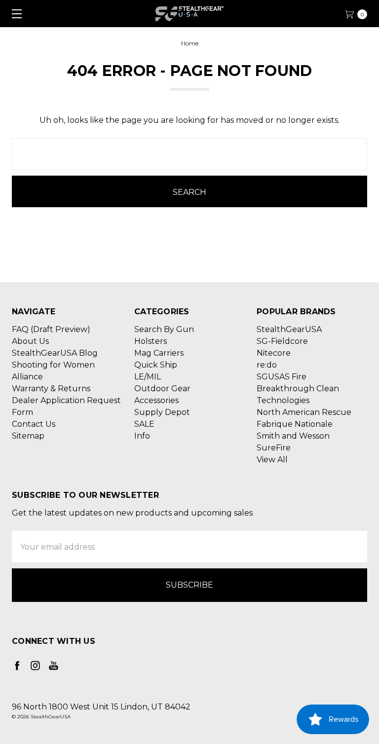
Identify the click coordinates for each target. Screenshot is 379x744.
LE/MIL (147, 376)
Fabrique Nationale (295, 424)
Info (142, 436)
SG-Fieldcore (282, 341)
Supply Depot (162, 412)
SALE (144, 424)
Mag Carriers (159, 353)
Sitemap (28, 436)
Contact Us (33, 424)
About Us (30, 341)
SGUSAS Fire (281, 376)
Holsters (150, 341)
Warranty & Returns (51, 388)
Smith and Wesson (293, 436)
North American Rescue (304, 412)
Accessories (156, 400)
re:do (267, 365)
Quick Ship (155, 365)
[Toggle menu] (13, 13)
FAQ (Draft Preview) (51, 329)
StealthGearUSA (289, 329)
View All (272, 459)
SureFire (274, 447)
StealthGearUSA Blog (55, 353)
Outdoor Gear (162, 388)
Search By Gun (164, 329)
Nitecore (274, 353)
